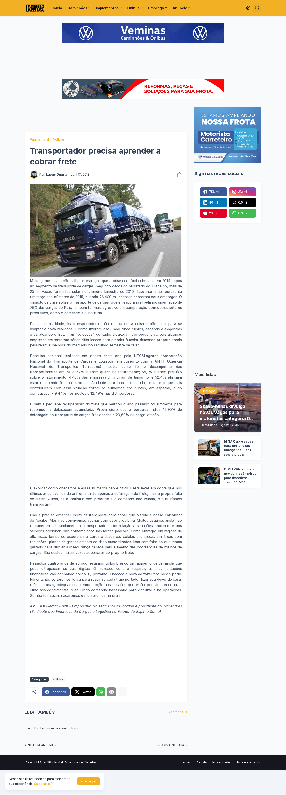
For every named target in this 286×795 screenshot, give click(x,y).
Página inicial (39, 139)
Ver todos (176, 712)
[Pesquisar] (257, 8)
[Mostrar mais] (122, 691)
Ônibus (133, 8)
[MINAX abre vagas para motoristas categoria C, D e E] (209, 447)
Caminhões (77, 8)
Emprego (156, 8)
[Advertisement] (143, 62)
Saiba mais (42, 784)
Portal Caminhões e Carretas (75, 762)
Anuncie (179, 8)
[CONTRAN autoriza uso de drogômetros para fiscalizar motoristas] (209, 475)
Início (57, 8)
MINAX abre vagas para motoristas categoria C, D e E (239, 445)
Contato (201, 762)
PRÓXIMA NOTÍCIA (170, 745)
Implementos (107, 8)
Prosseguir (89, 781)
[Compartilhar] (178, 175)
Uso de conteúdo (248, 762)
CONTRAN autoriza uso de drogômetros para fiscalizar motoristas (240, 473)
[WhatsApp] (100, 691)
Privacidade (221, 762)
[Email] (111, 691)
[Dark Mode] (248, 8)
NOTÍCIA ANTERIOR (42, 745)
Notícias (59, 139)
